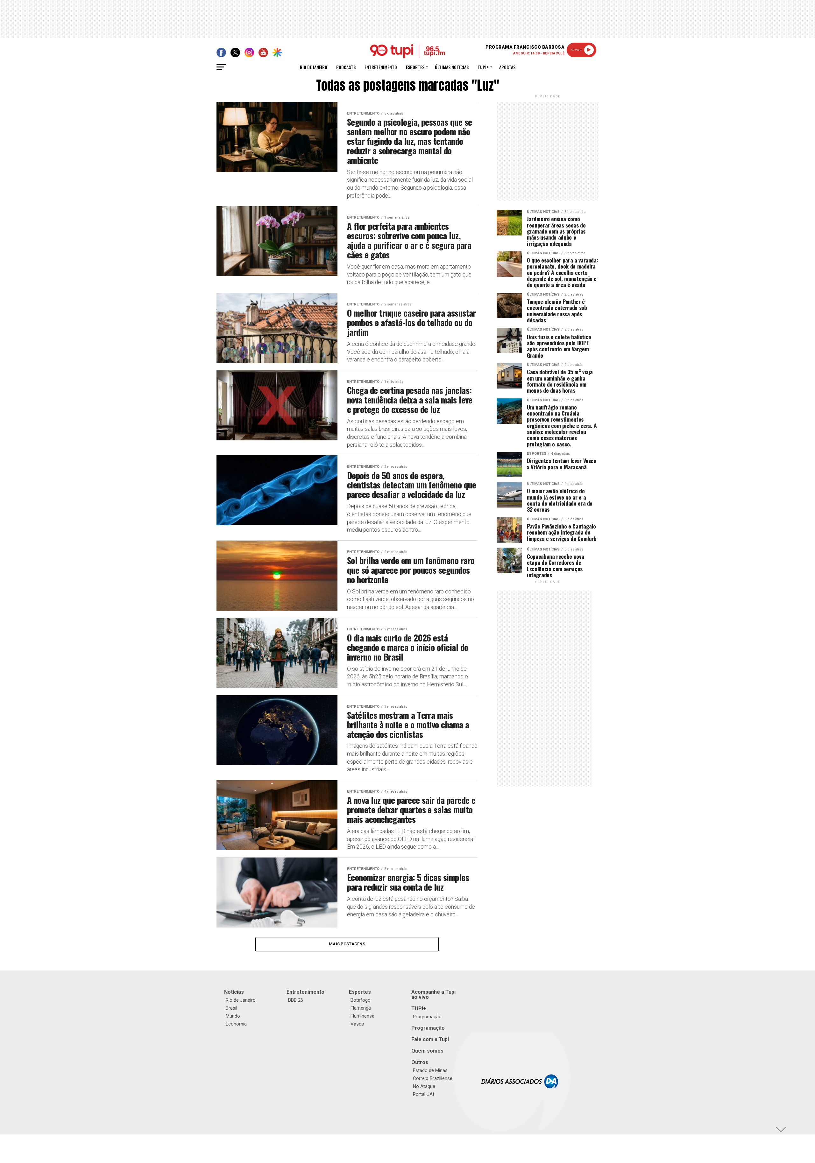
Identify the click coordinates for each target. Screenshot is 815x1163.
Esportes (415, 67)
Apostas (507, 67)
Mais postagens (347, 944)
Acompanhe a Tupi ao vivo (433, 994)
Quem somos (427, 1051)
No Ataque (424, 1086)
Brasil (231, 1008)
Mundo (233, 1016)
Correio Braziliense (432, 1078)
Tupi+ (483, 67)
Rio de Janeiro (313, 67)
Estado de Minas (430, 1070)
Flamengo (361, 1008)
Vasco (357, 1024)
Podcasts (346, 67)
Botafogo (361, 1000)
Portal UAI (423, 1094)
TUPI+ (418, 1008)
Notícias (234, 992)
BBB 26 (295, 1000)
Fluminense (362, 1016)
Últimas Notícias (452, 67)
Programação (427, 1016)
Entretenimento (381, 67)
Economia (236, 1024)
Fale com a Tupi (430, 1039)
